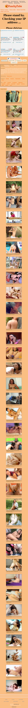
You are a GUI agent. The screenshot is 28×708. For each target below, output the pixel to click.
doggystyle (20, 82)
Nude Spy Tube (22, 1)
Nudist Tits (5, 2)
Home (6, 699)
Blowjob (7, 78)
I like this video (8, 58)
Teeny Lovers (9, 76)
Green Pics (11, 3)
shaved (6, 85)
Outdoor (23, 78)
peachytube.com (16, 704)
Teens (3, 80)
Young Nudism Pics (14, 1)
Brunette (12, 78)
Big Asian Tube (17, 3)
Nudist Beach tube (6, 1)
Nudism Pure (10, 2)
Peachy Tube (16, 2)
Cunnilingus (14, 82)
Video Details (4, 60)
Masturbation (17, 78)
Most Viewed (6, 701)
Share (24, 60)
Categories (15, 701)
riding (3, 85)
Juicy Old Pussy (23, 2)
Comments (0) (14, 62)
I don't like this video (19, 58)
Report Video (11, 60)
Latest (13, 699)
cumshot (9, 82)
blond (5, 82)
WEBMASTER (14, 706)
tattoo (11, 85)
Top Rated (21, 699)
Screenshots (19, 60)
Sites (23, 701)
